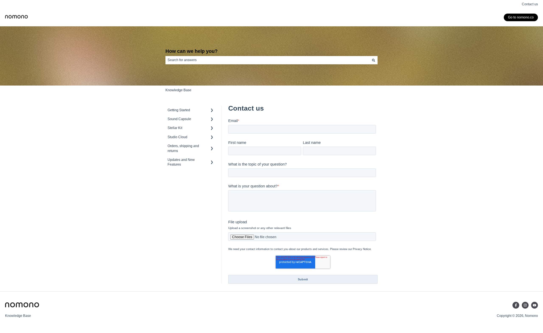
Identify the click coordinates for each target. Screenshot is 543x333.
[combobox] (267, 60)
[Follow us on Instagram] (525, 305)
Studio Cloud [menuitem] (177, 137)
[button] (212, 110)
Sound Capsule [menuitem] (179, 119)
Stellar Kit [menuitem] (175, 128)
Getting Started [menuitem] (179, 110)
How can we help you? (191, 51)
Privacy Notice (362, 249)
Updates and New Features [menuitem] (181, 162)
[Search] (373, 60)
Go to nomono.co (521, 17)
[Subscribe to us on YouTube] (534, 305)
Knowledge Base (178, 90)
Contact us (530, 4)
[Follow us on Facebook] (515, 305)
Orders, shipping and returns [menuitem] (183, 148)
